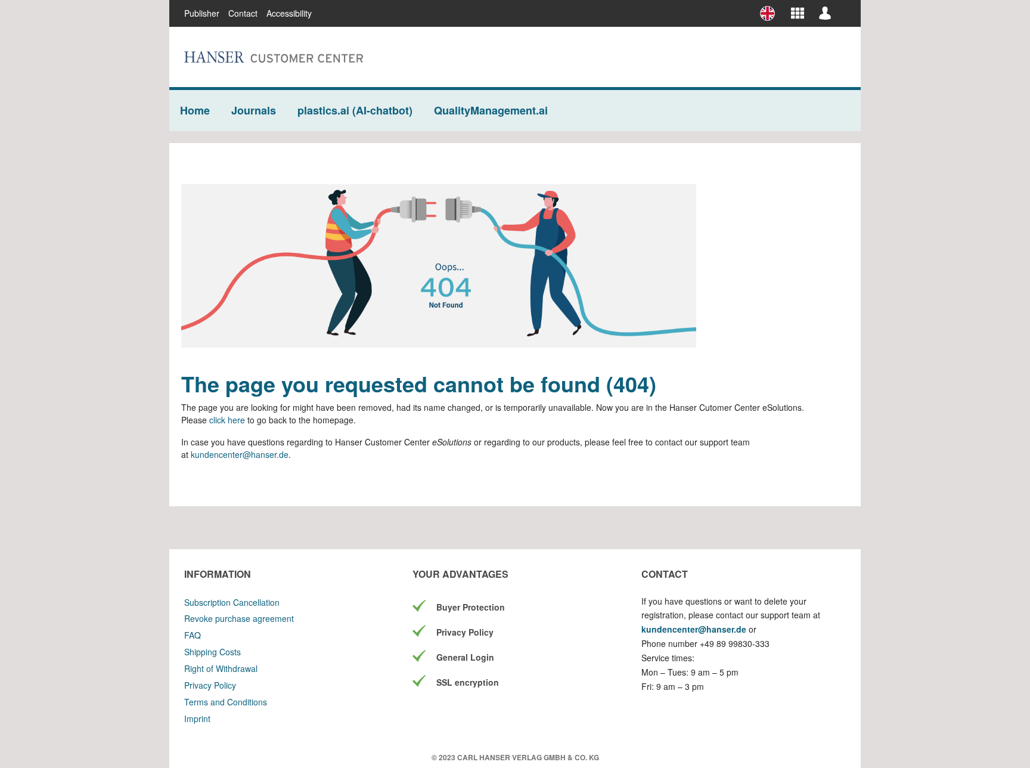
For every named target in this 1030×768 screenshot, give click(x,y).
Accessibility (289, 13)
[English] (772, 13)
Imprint (197, 718)
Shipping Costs (212, 652)
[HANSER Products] (797, 12)
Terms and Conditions (225, 702)
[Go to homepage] (273, 57)
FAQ (192, 635)
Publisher (201, 13)
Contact (243, 13)
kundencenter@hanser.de (239, 454)
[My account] (825, 12)
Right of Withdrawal (221, 668)
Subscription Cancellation (232, 602)
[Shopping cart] (842, 8)
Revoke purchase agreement (239, 618)
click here (228, 420)
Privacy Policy (210, 685)
